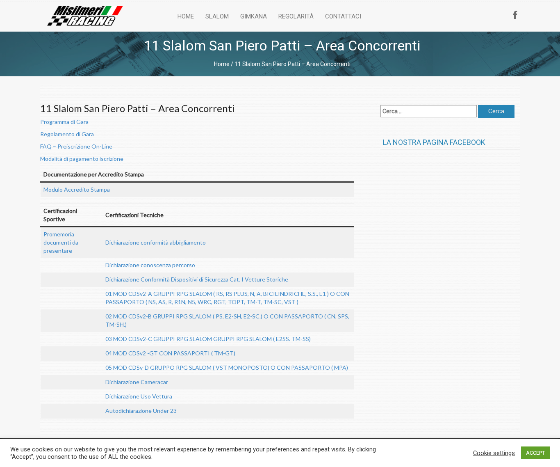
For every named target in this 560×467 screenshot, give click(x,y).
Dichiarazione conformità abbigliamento (155, 242)
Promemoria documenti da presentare (60, 242)
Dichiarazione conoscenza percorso (150, 264)
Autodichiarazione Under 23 (141, 410)
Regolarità (296, 16)
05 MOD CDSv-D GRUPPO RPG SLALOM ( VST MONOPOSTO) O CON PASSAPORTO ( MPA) (226, 367)
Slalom (217, 16)
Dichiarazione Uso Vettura (138, 396)
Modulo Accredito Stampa (76, 189)
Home (186, 16)
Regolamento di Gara (67, 133)
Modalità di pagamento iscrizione (81, 158)
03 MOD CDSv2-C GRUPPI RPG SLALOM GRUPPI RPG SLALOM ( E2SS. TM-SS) (208, 338)
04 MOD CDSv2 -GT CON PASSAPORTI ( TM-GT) (170, 353)
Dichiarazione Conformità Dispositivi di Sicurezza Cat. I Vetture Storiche (196, 279)
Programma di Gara (64, 121)
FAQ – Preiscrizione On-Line (76, 146)
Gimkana (253, 16)
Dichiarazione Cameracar (136, 381)
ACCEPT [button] (535, 453)
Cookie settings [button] (494, 453)
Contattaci (343, 16)
